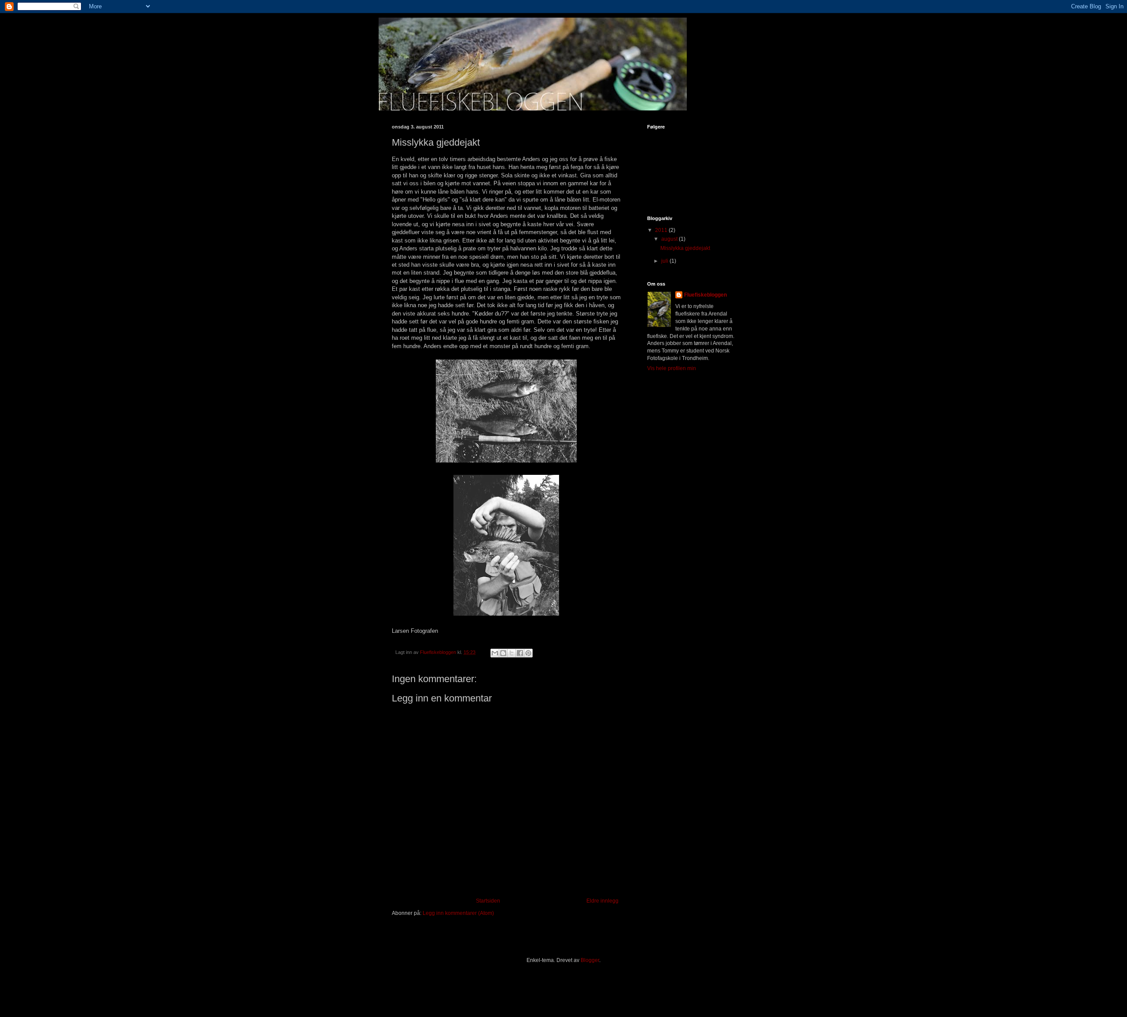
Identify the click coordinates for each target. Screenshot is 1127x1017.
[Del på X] (511, 653)
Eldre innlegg (602, 901)
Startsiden (488, 901)
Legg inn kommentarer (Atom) (458, 913)
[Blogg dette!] (503, 653)
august (670, 239)
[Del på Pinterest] (528, 653)
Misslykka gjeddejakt (685, 248)
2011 (662, 230)
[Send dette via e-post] (494, 653)
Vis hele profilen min (671, 368)
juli (665, 261)
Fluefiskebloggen (705, 295)
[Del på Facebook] (520, 653)
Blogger (590, 960)
